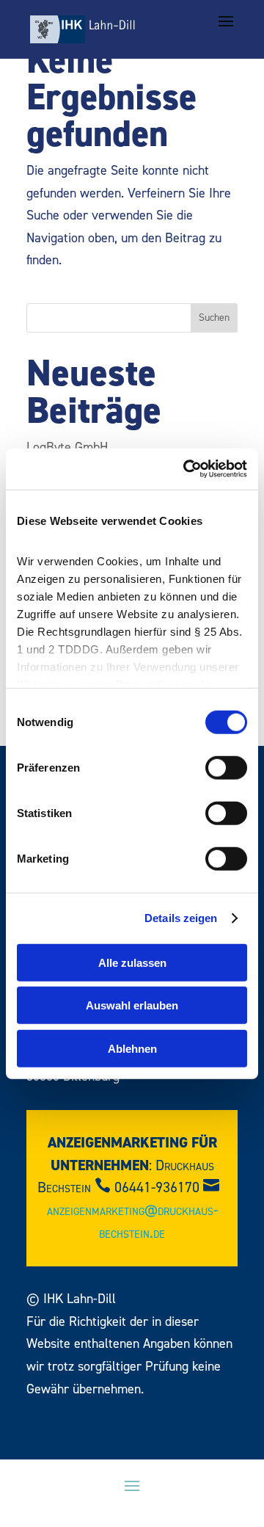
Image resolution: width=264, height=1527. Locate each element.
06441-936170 (156, 1187)
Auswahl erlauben (132, 1005)
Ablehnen (132, 1048)
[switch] (226, 767)
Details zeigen (180, 918)
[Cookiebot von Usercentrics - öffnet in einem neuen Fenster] (186, 469)
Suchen (214, 317)
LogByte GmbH (67, 447)
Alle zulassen (132, 962)
